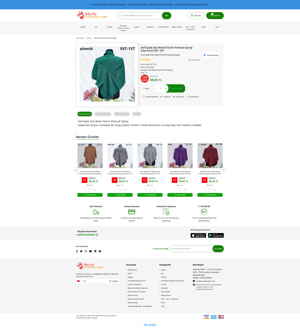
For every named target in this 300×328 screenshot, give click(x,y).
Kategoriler (165, 265)
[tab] (84, 114)
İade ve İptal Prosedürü (137, 292)
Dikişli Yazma (166, 295)
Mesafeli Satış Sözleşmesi (138, 288)
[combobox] (79, 281)
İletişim (130, 277)
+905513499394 (86, 234)
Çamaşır (164, 288)
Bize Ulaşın (198, 265)
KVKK (130, 273)
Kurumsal (131, 265)
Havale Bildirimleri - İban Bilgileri (140, 306)
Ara (166, 15)
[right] (224, 170)
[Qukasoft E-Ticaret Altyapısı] (150, 325)
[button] (195, 15)
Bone (163, 302)
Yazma (164, 277)
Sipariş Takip (133, 302)
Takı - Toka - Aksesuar (169, 299)
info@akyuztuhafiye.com (205, 281)
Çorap (163, 284)
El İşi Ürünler (165, 292)
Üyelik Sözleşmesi (135, 284)
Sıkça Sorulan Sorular (136, 299)
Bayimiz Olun (133, 295)
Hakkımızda (132, 270)
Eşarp (163, 270)
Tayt (162, 306)
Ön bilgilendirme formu (137, 281)
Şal (162, 273)
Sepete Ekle (176, 88)
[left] (76, 170)
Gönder (219, 249)
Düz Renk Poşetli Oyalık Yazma (172, 281)
